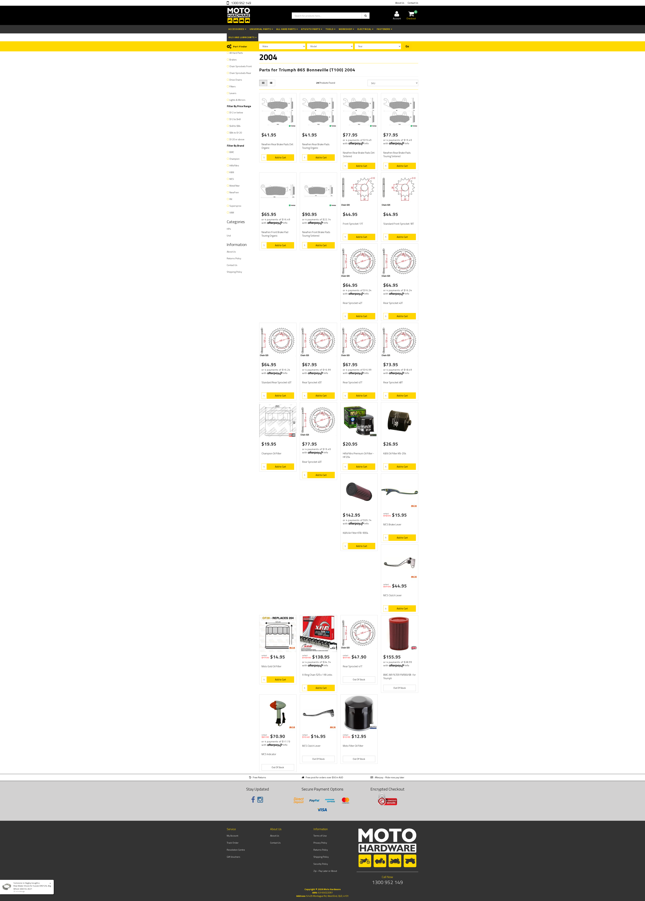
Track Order (233, 842)
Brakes (233, 59)
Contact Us (413, 3)
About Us (399, 3)
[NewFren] (292, 126)
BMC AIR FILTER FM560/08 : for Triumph (399, 676)
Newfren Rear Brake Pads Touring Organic (316, 146)
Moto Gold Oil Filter (271, 666)
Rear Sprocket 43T (393, 303)
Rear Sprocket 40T (312, 462)
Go (407, 46)
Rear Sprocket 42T (352, 303)
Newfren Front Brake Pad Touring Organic (275, 234)
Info (366, 143)
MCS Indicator (269, 754)
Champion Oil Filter (271, 453)
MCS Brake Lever (392, 524)
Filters (232, 86)
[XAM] (332, 648)
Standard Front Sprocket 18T (398, 224)
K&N (231, 172)
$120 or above (236, 139)
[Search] (366, 15)
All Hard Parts (286, 29)
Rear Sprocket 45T (312, 382)
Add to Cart (280, 157)
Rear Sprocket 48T (393, 382)
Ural (229, 235)
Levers (232, 93)
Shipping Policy (234, 272)
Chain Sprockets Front (240, 66)
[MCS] (414, 506)
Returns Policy (234, 258)
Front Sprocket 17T (353, 224)
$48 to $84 (235, 126)
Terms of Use (320, 835)
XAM (231, 212)
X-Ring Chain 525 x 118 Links (317, 675)
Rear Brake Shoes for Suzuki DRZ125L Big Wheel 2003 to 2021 (32, 887)
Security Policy (320, 864)
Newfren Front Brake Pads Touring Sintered (316, 234)
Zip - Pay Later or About (325, 871)
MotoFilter (234, 185)
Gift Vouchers (233, 857)
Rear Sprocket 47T (352, 382)
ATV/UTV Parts (311, 29)
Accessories (236, 29)
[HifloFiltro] (373, 435)
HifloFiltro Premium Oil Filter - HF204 (358, 455)
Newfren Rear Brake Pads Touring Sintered (397, 154)
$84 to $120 (235, 132)
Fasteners (384, 29)
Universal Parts (261, 29)
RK (230, 199)
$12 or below (236, 112)
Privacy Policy (320, 842)
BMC (231, 152)
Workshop (346, 29)
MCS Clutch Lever (392, 595)
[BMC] (414, 648)
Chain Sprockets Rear (240, 73)
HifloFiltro (234, 165)
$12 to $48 (235, 119)
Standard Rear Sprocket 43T (276, 382)
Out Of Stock (359, 679)
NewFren (234, 192)
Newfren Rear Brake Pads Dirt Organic (277, 146)
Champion (234, 159)
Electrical (364, 29)
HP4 (229, 229)
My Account (232, 835)
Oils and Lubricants (241, 37)
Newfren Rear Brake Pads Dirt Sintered (359, 154)
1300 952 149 (240, 3)
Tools (330, 29)
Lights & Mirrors (237, 100)
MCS (231, 179)
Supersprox (235, 206)
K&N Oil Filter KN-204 (394, 453)
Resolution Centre (236, 849)
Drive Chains (235, 79)
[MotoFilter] (373, 727)
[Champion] (292, 435)
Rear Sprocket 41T (352, 666)
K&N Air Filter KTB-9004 (355, 533)
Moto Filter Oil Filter (353, 746)
